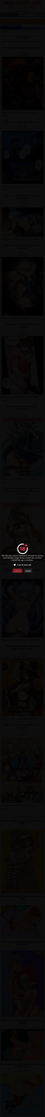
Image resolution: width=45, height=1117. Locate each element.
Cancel (28, 571)
